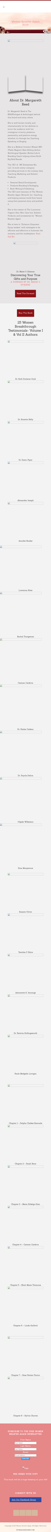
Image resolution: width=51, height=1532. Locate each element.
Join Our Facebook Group (24, 1500)
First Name (25, 1440)
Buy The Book (25, 313)
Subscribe (25, 1458)
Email (25, 1452)
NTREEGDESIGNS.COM (25, 1530)
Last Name (25, 1446)
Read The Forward (25, 293)
